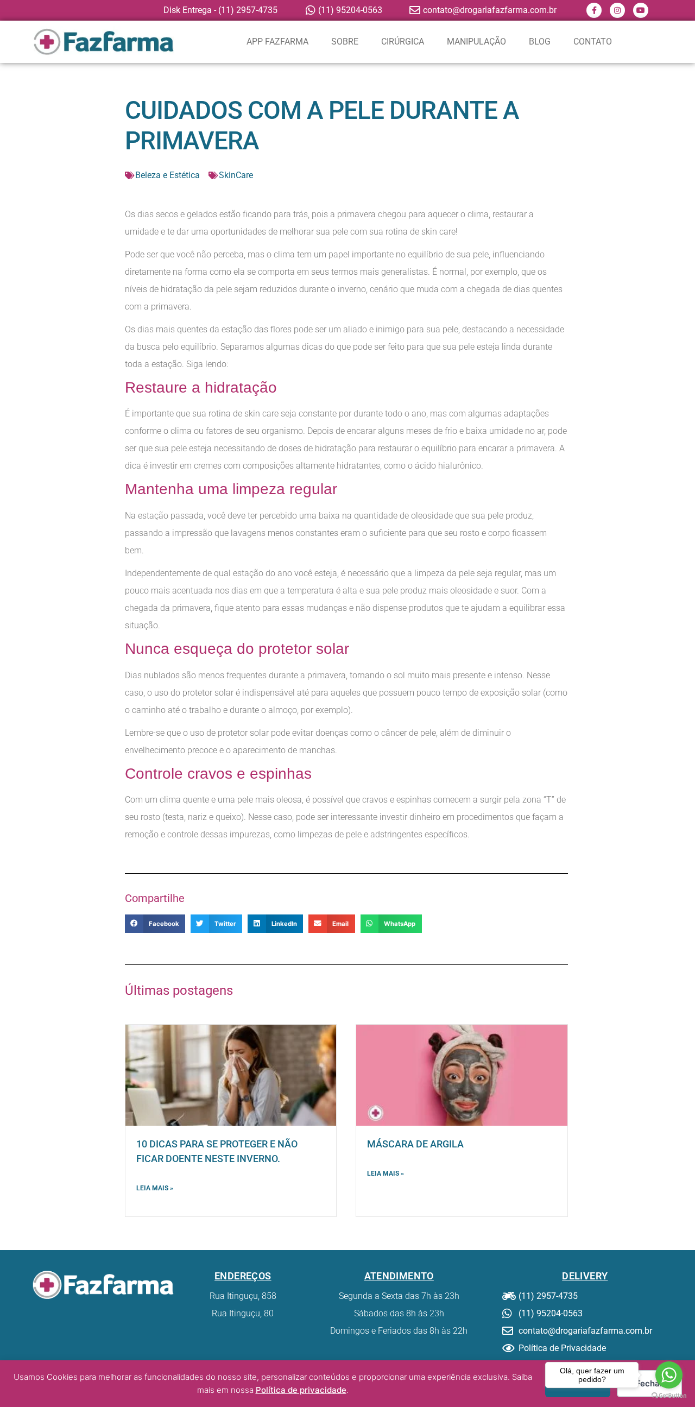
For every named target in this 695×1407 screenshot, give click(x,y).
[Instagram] (617, 10)
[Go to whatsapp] (669, 1375)
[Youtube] (640, 10)
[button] (155, 923)
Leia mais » (154, 1188)
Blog (540, 41)
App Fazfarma (277, 41)
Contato (592, 41)
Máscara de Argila (415, 1144)
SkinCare (236, 175)
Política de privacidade (301, 1390)
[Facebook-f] (594, 10)
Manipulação (476, 41)
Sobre (344, 41)
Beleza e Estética (167, 175)
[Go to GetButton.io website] (669, 1395)
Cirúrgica (402, 41)
